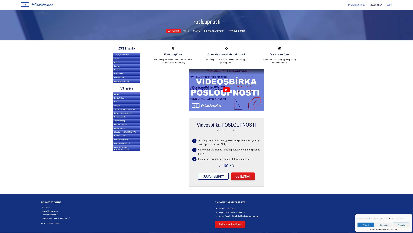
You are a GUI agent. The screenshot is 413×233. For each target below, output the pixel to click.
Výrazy (116, 59)
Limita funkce (119, 98)
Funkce (116, 62)
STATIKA (196, 31)
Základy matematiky (121, 55)
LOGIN (389, 5)
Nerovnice (117, 70)
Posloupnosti (119, 77)
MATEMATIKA (173, 31)
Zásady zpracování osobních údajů (386, 229)
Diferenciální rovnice (121, 140)
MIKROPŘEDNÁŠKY (356, 5)
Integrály (117, 106)
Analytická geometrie (121, 81)
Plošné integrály (120, 128)
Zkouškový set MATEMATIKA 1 (125, 109)
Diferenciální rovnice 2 (122, 143)
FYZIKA (186, 31)
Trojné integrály (119, 121)
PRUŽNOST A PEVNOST (214, 31)
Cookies (372, 229)
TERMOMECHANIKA (236, 31)
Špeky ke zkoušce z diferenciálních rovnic (121, 148)
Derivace (117, 102)
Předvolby (401, 225)
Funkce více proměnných (123, 113)
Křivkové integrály (120, 124)
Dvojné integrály (119, 117)
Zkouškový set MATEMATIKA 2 (125, 132)
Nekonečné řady (120, 136)
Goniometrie (118, 74)
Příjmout (366, 225)
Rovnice (117, 66)
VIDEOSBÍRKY (376, 5)
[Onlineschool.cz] (37, 5)
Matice (116, 94)
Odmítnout (383, 225)
